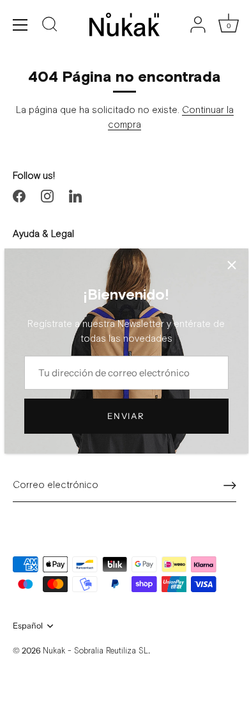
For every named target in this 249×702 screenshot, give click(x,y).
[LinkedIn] (75, 196)
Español (28, 625)
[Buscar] (50, 26)
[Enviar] (229, 485)
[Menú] (20, 25)
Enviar (125, 416)
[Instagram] (47, 196)
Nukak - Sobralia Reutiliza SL (95, 651)
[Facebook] (19, 196)
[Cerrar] (232, 265)
